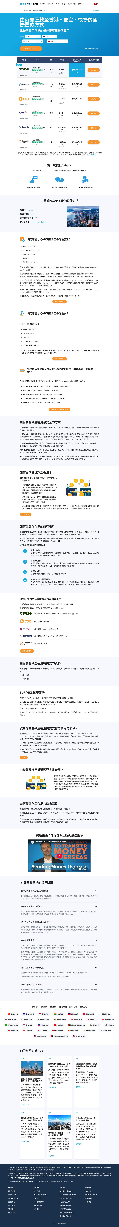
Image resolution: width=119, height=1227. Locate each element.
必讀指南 (62, 1187)
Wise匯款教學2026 (66, 1191)
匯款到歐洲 (53, 1007)
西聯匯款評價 (38, 1205)
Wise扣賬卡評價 (39, 1202)
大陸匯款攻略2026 (65, 1209)
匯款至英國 (11, 1202)
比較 (23, 757)
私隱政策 (88, 1202)
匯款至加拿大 (12, 1195)
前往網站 (93, 70)
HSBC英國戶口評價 (40, 1195)
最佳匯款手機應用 (65, 1216)
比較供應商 (25, 514)
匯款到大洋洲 (73, 1007)
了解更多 (93, 155)
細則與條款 (89, 1198)
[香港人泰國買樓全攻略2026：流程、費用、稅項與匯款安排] (32, 1068)
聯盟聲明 (97, 10)
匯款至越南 (11, 1205)
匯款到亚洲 (35, 1007)
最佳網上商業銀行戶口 (67, 1212)
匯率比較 (42, 4)
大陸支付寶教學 (65, 1202)
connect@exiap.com (65, 1181)
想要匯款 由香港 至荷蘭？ (91, 48)
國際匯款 (26, 10)
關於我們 (80, 4)
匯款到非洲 (44, 1007)
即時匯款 (50, 4)
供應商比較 (71, 4)
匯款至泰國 (11, 1191)
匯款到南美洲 (63, 1007)
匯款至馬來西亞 (13, 1198)
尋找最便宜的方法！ (31, 48)
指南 (63, 4)
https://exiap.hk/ (20, 1167)
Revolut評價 (38, 1198)
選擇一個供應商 (26, 651)
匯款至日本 (11, 1209)
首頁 (21, 10)
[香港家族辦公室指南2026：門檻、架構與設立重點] (59, 1122)
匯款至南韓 (11, 1212)
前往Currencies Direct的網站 (59, 409)
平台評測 (36, 1187)
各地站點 (88, 1191)
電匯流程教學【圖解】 (67, 1198)
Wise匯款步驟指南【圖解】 (68, 1195)
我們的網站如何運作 (27, 1178)
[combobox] (49, 36)
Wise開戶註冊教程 (65, 1205)
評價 (57, 4)
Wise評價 (37, 1191)
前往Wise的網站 (59, 301)
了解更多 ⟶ (25, 1105)
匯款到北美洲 (83, 1007)
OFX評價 (36, 1209)
